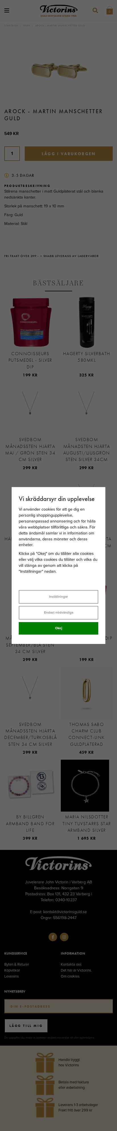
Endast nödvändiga (58, 612)
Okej (58, 628)
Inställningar (58, 596)
